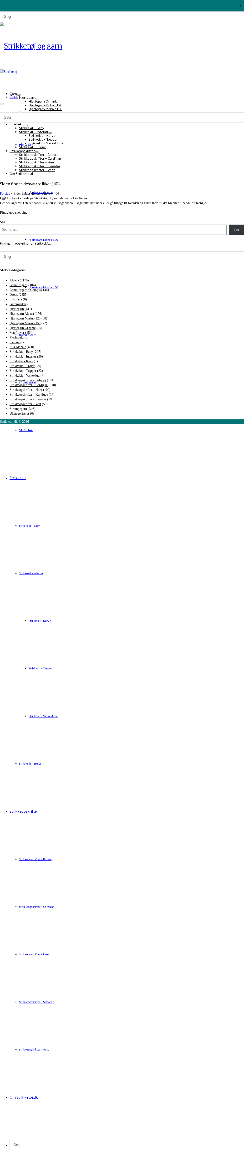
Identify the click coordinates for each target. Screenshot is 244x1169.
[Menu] (2, 103)
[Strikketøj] (122, 45)
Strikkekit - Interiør (23, 356)
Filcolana (16, 299)
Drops (14, 294)
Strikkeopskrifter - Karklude (29, 394)
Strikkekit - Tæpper (23, 371)
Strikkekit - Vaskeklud (25, 375)
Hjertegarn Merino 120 (25, 318)
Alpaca (14, 280)
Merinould (17, 337)
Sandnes (15, 342)
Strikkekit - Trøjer (22, 366)
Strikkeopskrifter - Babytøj (28, 380)
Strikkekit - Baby (21, 352)
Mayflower (17, 332)
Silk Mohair (18, 347)
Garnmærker (18, 304)
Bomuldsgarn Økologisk (26, 290)
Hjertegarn (17, 309)
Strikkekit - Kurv (21, 361)
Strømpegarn (18, 409)
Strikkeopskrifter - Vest (25, 404)
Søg (236, 229)
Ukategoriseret (19, 413)
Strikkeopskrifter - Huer (26, 390)
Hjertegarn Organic (23, 328)
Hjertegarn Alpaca (22, 313)
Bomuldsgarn (18, 285)
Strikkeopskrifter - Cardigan (29, 385)
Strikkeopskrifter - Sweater (28, 399)
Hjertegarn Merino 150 (25, 323)
